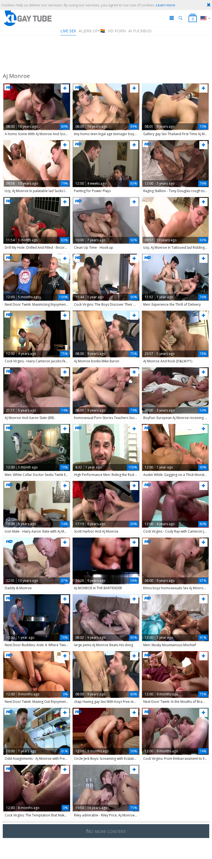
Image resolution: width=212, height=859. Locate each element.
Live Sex (68, 30)
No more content (106, 831)
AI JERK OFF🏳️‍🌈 (92, 30)
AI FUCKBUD (140, 30)
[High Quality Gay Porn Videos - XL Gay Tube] (27, 18)
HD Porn (117, 30)
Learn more (165, 4)
